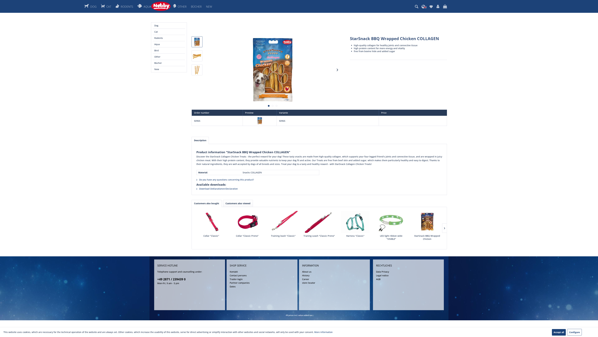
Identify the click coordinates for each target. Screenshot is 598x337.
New (156, 69)
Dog (156, 25)
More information (323, 332)
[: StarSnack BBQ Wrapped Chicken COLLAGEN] (197, 41)
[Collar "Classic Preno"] (247, 222)
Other (157, 56)
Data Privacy (382, 271)
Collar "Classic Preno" (247, 235)
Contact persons (238, 275)
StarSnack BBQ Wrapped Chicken (427, 237)
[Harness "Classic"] (355, 222)
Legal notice (382, 275)
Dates (233, 286)
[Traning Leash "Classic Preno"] (319, 222)
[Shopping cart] (444, 6)
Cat (156, 31)
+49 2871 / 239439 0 (171, 279)
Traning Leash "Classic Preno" (319, 235)
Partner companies (240, 282)
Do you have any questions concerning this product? (226, 179)
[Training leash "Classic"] (283, 222)
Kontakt (234, 271)
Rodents (158, 38)
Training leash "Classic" (283, 235)
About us (306, 271)
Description (200, 140)
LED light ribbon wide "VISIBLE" (391, 237)
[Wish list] (431, 6)
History (305, 275)
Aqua (157, 44)
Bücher (158, 62)
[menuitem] (416, 7)
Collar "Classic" (211, 235)
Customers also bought (206, 203)
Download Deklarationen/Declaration (218, 188)
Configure (574, 332)
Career (305, 279)
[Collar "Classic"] (211, 222)
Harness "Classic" (355, 235)
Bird (156, 50)
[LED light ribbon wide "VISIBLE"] (391, 222)
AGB (378, 279)
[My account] (438, 6)
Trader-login (236, 279)
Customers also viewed (237, 203)
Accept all (559, 332)
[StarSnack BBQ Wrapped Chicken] (427, 222)
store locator (308, 282)
